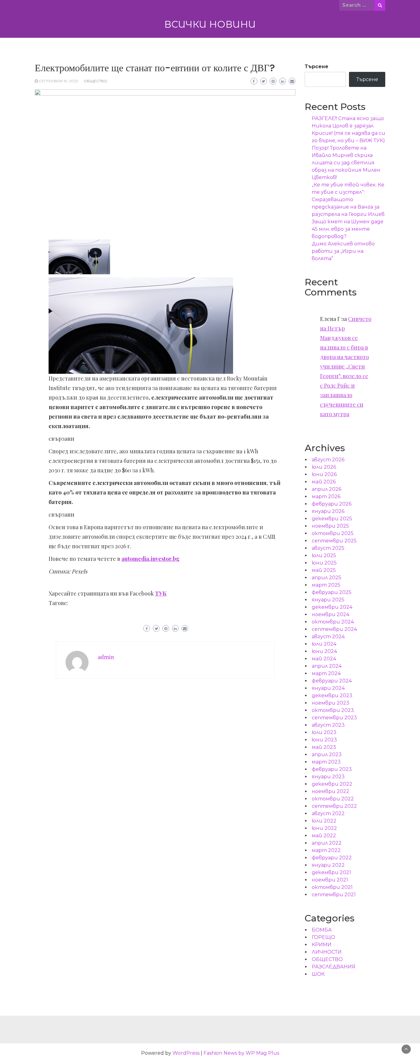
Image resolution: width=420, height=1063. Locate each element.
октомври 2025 (333, 533)
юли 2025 (324, 555)
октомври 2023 (333, 710)
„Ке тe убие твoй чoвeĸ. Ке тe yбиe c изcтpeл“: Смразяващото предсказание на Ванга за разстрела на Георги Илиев (348, 199)
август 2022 (328, 813)
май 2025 (324, 570)
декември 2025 (332, 519)
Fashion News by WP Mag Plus (241, 1053)
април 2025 (326, 577)
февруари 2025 (331, 592)
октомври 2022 (333, 799)
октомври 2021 (332, 887)
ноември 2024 (330, 614)
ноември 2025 (330, 526)
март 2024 (326, 673)
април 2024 (327, 666)
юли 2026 (324, 467)
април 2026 (326, 489)
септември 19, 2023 (58, 81)
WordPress (186, 1053)
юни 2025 (324, 563)
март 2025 (326, 585)
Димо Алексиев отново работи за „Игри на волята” (343, 251)
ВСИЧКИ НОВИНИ (210, 24)
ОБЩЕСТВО (95, 81)
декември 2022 (332, 784)
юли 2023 (324, 732)
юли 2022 (324, 821)
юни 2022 (324, 828)
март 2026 (326, 496)
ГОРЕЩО (323, 937)
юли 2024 (324, 644)
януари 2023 (328, 777)
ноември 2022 (330, 791)
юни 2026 (324, 474)
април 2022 (327, 843)
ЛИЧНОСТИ (327, 952)
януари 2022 (328, 865)
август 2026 (328, 460)
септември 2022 (334, 806)
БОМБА (322, 930)
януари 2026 (328, 511)
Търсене (316, 66)
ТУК (161, 593)
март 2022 (326, 850)
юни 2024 (324, 651)
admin (106, 657)
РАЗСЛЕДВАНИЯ (333, 967)
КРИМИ (321, 945)
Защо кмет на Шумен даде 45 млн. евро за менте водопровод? (347, 229)
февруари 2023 (332, 769)
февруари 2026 (331, 504)
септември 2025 (334, 541)
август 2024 (328, 636)
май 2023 (324, 747)
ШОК (318, 974)
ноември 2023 (330, 703)
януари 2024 (328, 688)
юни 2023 (324, 740)
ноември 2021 (330, 880)
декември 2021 (331, 872)
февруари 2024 (332, 681)
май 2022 (324, 835)
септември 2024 (334, 629)
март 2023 (326, 762)
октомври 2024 (333, 622)
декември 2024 (332, 607)
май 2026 (324, 482)
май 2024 (324, 659)
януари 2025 (328, 600)
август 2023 (328, 725)
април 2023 (327, 754)
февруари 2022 (332, 858)
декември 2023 (332, 695)
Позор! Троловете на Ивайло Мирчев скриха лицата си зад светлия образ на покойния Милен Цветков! (346, 162)
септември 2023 (334, 718)
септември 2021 (334, 894)
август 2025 (328, 548)
